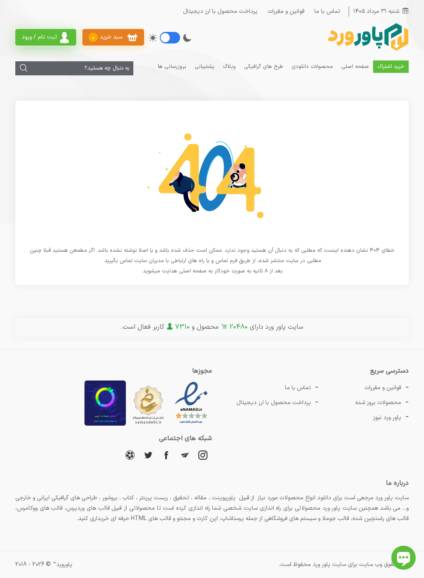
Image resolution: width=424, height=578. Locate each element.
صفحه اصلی (355, 67)
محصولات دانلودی (312, 67)
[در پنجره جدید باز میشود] (191, 424)
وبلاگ (229, 67)
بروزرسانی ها (172, 67)
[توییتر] (148, 455)
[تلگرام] (185, 455)
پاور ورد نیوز (387, 417)
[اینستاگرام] (203, 455)
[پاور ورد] (367, 50)
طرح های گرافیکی (263, 67)
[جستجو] (23, 68)
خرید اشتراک (391, 67)
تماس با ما (327, 11)
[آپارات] (130, 455)
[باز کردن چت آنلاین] (403, 558)
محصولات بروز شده (378, 402)
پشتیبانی (204, 67)
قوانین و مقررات (285, 11)
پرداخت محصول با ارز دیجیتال (220, 11)
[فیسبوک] (166, 455)
